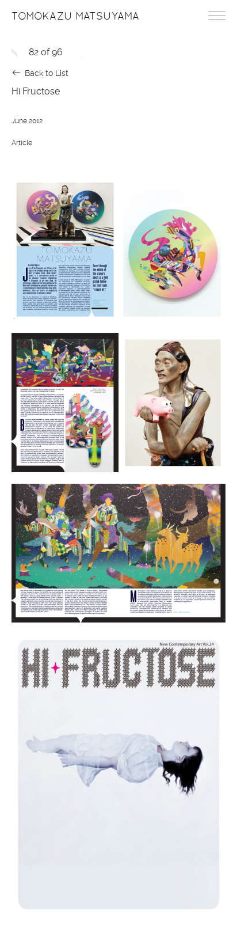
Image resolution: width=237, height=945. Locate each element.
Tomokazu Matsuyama (75, 16)
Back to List (46, 73)
